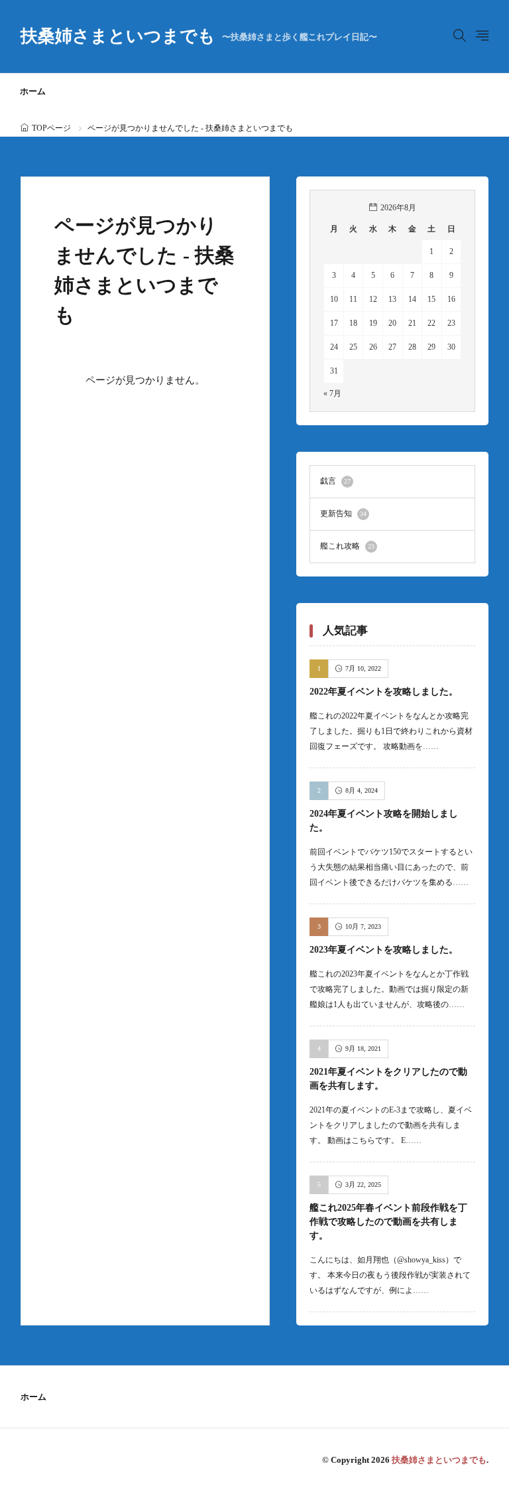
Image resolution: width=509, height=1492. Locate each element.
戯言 (335, 481)
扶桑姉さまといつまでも (199, 36)
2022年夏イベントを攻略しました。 (384, 692)
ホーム (33, 91)
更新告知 (343, 513)
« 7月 (332, 393)
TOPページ (51, 128)
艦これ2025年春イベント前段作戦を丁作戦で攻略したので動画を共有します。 (388, 1222)
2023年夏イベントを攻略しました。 (384, 950)
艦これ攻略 (347, 546)
